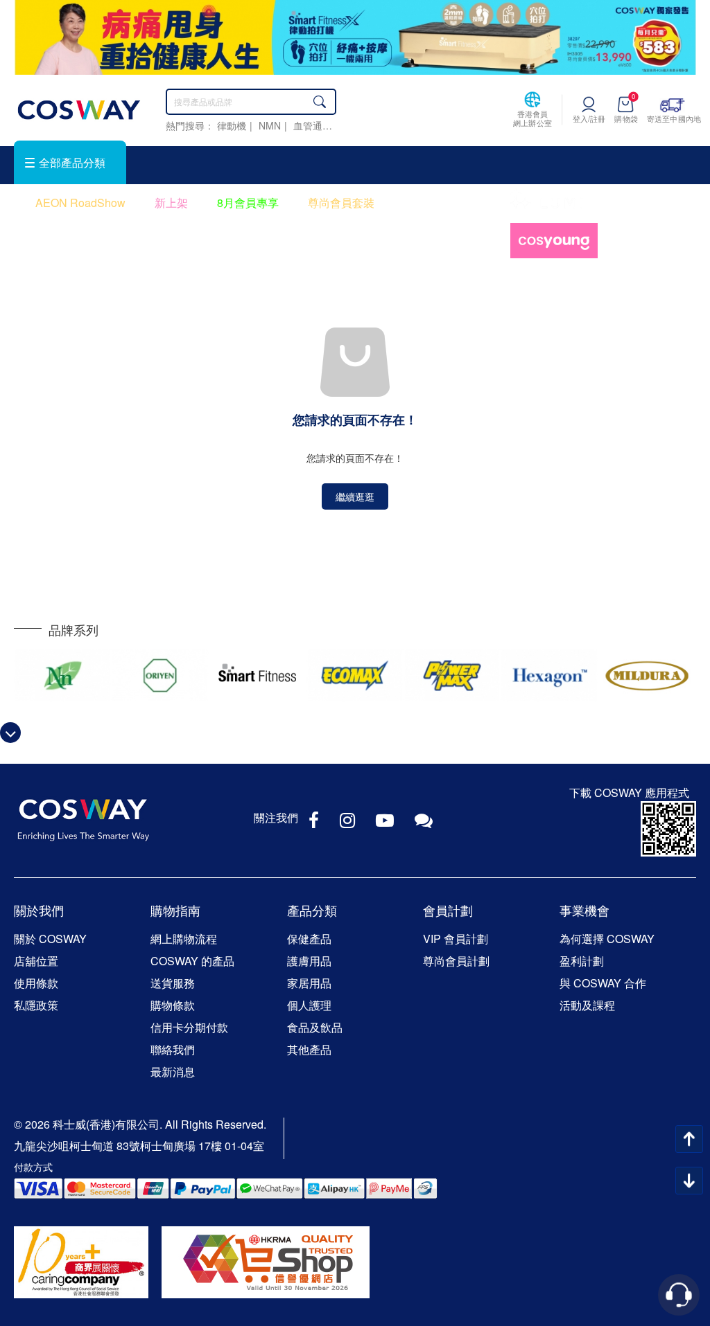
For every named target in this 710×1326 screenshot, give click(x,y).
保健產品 (309, 939)
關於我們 (39, 910)
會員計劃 (448, 910)
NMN (270, 125)
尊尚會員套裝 (341, 202)
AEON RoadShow (80, 202)
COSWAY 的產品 (192, 961)
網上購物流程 (183, 939)
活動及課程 (587, 1005)
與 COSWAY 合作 (603, 983)
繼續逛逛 (355, 496)
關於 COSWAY (50, 939)
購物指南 (175, 910)
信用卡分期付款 (189, 1027)
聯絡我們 (172, 1049)
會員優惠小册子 (442, 202)
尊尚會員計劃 (456, 961)
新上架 (171, 202)
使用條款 (36, 983)
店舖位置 (36, 961)
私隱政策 (36, 1005)
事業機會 (584, 910)
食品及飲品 (315, 1027)
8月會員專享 (248, 202)
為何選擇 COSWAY (607, 939)
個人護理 (309, 1005)
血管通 (307, 125)
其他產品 (309, 1049)
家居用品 (309, 983)
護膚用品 (309, 961)
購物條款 (172, 1005)
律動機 (231, 125)
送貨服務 (172, 983)
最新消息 (172, 1071)
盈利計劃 (582, 961)
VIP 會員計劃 (455, 939)
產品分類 (312, 910)
